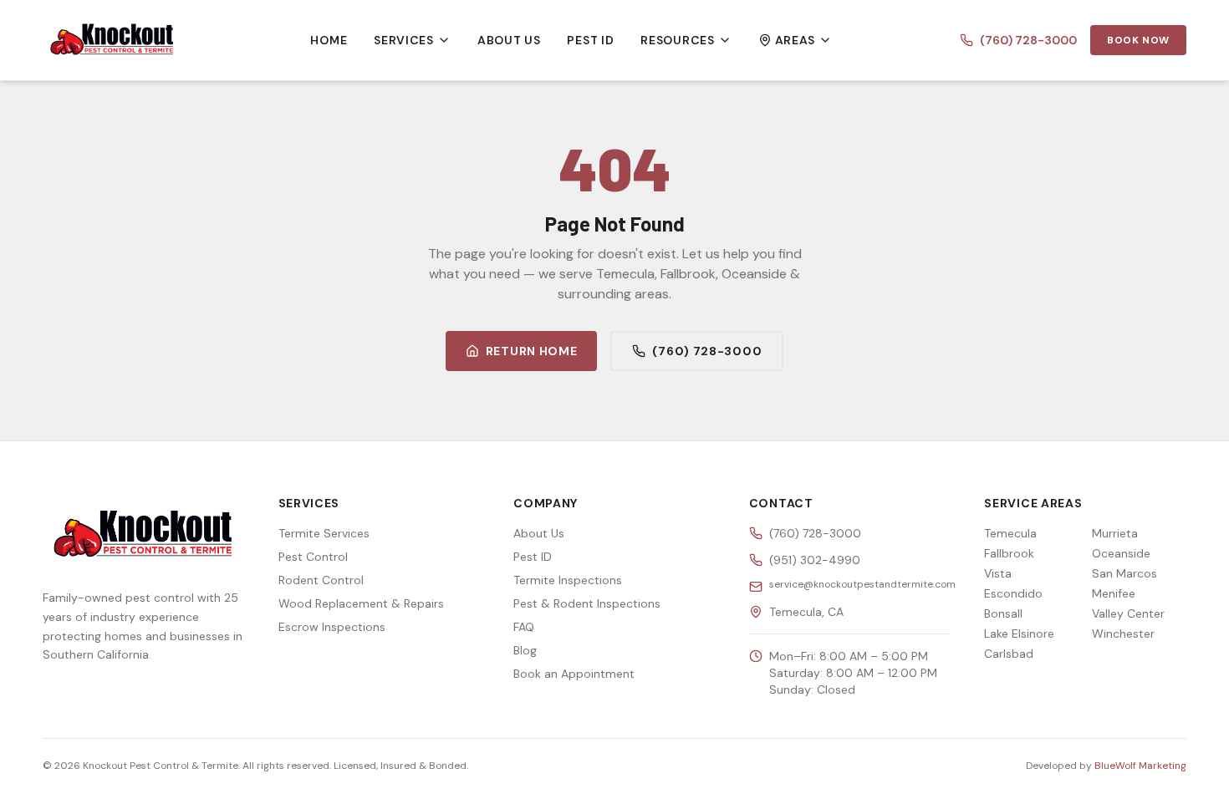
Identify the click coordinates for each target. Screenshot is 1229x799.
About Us (509, 40)
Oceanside (1121, 553)
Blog (525, 650)
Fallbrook (1009, 553)
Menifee (1113, 593)
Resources (677, 40)
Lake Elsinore (1019, 633)
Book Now (1138, 40)
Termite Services (324, 533)
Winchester (1123, 633)
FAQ (523, 626)
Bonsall (1003, 613)
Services (404, 40)
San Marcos (1124, 573)
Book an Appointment (574, 673)
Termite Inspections (567, 580)
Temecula (1010, 533)
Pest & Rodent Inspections (586, 603)
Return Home (532, 351)
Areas (795, 40)
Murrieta (1115, 533)
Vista (998, 573)
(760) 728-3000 (1028, 40)
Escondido (1013, 593)
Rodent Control (321, 580)
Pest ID (590, 40)
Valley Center (1128, 613)
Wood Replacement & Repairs (361, 603)
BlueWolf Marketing (1140, 765)
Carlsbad (1008, 653)
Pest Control (313, 556)
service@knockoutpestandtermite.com (862, 584)
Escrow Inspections (331, 626)
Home (328, 40)
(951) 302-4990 (814, 559)
